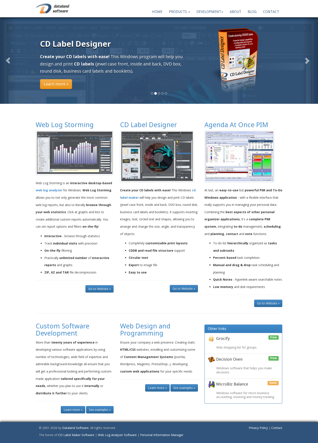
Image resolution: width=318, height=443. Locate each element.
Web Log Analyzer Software (117, 435)
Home (157, 12)
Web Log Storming (65, 124)
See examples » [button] (100, 410)
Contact (271, 12)
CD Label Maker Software (76, 435)
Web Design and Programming (145, 329)
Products (178, 12)
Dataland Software (75, 428)
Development (208, 12)
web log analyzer (49, 190)
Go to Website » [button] (99, 289)
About (235, 12)
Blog (252, 12)
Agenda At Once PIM (236, 124)
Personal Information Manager (161, 435)
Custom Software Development (62, 329)
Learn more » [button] (56, 83)
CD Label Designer (148, 124)
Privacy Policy (258, 428)
